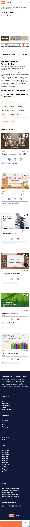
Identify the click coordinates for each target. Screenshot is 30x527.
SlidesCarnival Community (10, 494)
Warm (12, 121)
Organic (12, 114)
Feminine (20, 106)
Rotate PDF (5, 473)
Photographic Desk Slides (11, 274)
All (2, 401)
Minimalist (21, 110)
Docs (3, 433)
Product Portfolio (6, 118)
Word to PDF (5, 465)
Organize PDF (6, 475)
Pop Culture (5, 431)
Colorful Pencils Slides (10, 353)
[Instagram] (3, 506)
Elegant (12, 106)
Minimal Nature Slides (10, 314)
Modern (4, 114)
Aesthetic (4, 163)
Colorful (11, 362)
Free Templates (8, 7)
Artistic (9, 203)
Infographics (6, 437)
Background (15, 203)
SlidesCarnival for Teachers (10, 496)
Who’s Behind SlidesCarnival (10, 488)
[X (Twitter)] (13, 506)
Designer (4, 106)
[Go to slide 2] (13, 38)
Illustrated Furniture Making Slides (14, 194)
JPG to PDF (5, 460)
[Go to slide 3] (22, 38)
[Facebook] (6, 506)
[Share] (2, 45)
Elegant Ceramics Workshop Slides (14, 154)
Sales (3, 429)
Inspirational (5, 110)
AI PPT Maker (5, 450)
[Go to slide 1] (5, 38)
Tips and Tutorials (7, 492)
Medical (4, 425)
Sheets (4, 435)
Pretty (18, 114)
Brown (23, 103)
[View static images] (27, 45)
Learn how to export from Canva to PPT (15, 55)
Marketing (5, 427)
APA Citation (5, 454)
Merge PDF (5, 469)
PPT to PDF (5, 456)
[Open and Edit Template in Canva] (9, 159)
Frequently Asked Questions (10, 490)
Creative (16, 283)
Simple (26, 118)
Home (2, 7)
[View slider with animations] (23, 45)
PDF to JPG (5, 462)
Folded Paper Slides (9, 234)
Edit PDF (4, 467)
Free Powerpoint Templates (19, 7)
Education (5, 421)
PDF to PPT (5, 458)
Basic (8, 103)
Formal (15, 243)
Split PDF (4, 471)
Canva (4, 407)
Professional (17, 118)
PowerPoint (5, 403)
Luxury (13, 110)
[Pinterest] (16, 506)
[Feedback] (6, 45)
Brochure (15, 103)
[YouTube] (9, 506)
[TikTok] (20, 506)
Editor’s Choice (6, 409)
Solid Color (5, 121)
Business (4, 423)
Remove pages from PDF (9, 477)
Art (3, 103)
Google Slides (6, 405)
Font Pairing (5, 452)
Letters (4, 439)
